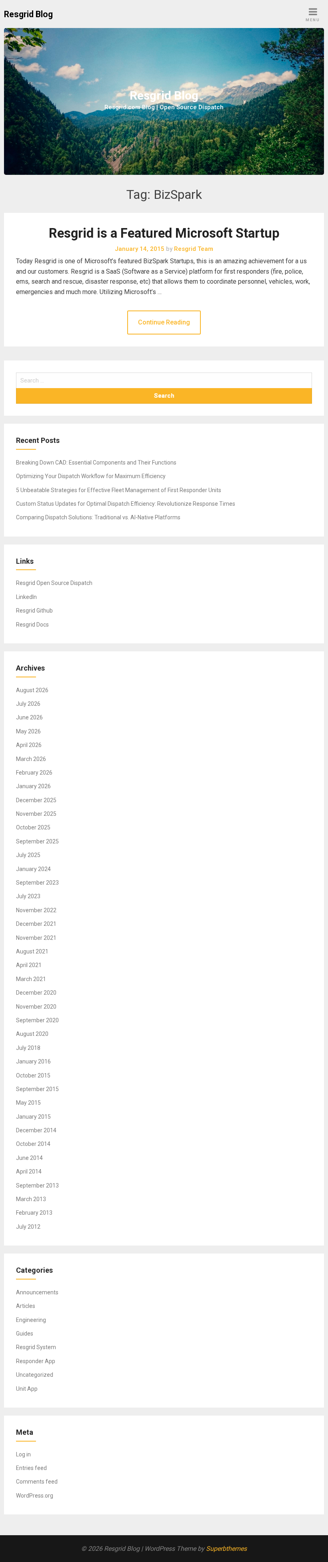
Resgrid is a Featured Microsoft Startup (164, 233)
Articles (25, 1306)
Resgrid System (36, 1347)
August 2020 (32, 1034)
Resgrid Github (34, 610)
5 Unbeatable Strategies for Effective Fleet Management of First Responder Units (118, 490)
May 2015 (28, 1102)
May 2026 (28, 731)
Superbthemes (226, 1548)
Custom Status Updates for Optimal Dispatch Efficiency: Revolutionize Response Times (125, 504)
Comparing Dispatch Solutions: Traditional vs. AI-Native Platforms (98, 517)
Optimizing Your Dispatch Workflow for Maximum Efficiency (91, 476)
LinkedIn (26, 597)
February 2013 (34, 1213)
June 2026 (29, 717)
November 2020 (36, 1006)
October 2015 (33, 1075)
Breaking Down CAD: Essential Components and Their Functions (96, 462)
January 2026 (33, 786)
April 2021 (29, 965)
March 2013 (31, 1199)
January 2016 (33, 1061)
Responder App (35, 1361)
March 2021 (31, 979)
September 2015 (37, 1089)
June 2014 (29, 1158)
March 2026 (31, 759)
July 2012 (28, 1227)
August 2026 (32, 690)
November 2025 (36, 814)
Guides (24, 1333)
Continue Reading (164, 322)
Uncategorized (34, 1375)
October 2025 (33, 827)
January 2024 (33, 869)
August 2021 (32, 951)
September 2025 (37, 841)
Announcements (37, 1292)
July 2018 (28, 1048)
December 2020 (36, 992)
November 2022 (36, 910)
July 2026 (28, 704)
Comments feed (37, 1481)
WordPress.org (34, 1495)
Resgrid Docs (32, 624)
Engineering (31, 1320)
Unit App (27, 1389)
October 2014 (33, 1144)
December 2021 (36, 924)
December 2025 (36, 800)
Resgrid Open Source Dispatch (54, 583)
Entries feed (31, 1468)
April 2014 (29, 1171)
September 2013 (37, 1185)
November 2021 (36, 938)
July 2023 (28, 896)
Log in (23, 1454)
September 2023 (37, 882)
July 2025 (28, 855)
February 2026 (34, 772)
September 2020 (37, 1020)
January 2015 (33, 1116)
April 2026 (29, 745)
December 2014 (36, 1130)
